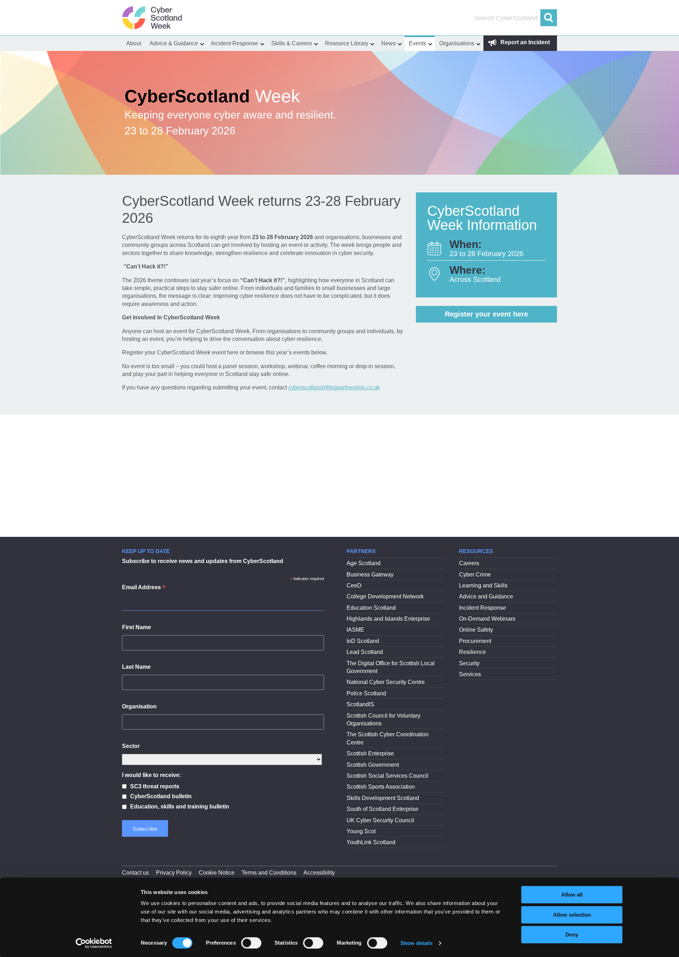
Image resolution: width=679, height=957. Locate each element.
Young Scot (361, 831)
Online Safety (476, 630)
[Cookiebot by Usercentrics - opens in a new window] (94, 943)
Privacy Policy (174, 873)
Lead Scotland (365, 652)
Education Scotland (371, 608)
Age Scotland (364, 563)
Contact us (135, 873)
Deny (571, 935)
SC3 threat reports (154, 786)
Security (469, 663)
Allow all (571, 895)
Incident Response (234, 43)
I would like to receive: (151, 775)
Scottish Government (373, 765)
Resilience (472, 652)
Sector (131, 746)
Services (470, 674)
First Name (136, 627)
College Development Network (385, 596)
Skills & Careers (291, 43)
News (388, 43)
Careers (469, 563)
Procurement (475, 641)
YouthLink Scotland (371, 842)
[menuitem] (133, 43)
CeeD (354, 585)
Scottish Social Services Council (387, 776)
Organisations (456, 43)
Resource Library (346, 43)
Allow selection (572, 915)
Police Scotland (366, 693)
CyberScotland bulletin (161, 796)
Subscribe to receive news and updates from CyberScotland (202, 561)
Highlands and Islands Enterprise (388, 619)
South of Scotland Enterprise (382, 809)
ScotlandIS (360, 704)
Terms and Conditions (269, 873)
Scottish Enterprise (370, 753)
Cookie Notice (216, 873)
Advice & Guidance (174, 43)
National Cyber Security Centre (386, 682)
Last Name (136, 667)
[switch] (251, 943)
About (133, 43)
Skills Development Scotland (383, 798)
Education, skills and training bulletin (179, 807)
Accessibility (319, 873)
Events (417, 43)
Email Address (144, 588)
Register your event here (486, 314)
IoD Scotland (363, 641)
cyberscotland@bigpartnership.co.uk (334, 387)
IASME (355, 630)
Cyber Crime (475, 575)
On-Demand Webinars (487, 619)
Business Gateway (370, 575)
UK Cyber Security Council (380, 820)
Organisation (139, 706)
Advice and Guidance (486, 596)
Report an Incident (524, 42)
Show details (416, 943)
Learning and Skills (483, 585)
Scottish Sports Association (381, 787)
